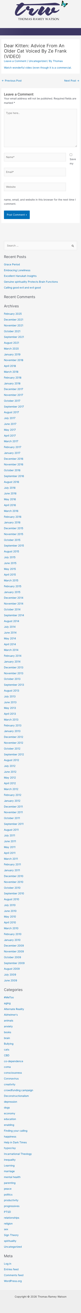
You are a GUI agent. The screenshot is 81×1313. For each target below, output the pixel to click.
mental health (12, 1177)
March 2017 (11, 441)
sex (6, 1229)
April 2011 (9, 852)
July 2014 (10, 626)
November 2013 (13, 673)
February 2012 (12, 794)
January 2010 (12, 939)
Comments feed (13, 1275)
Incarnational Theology (18, 1153)
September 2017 (14, 406)
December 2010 (13, 876)
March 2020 (11, 348)
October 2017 (12, 400)
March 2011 (11, 858)
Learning (9, 1165)
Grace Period (12, 264)
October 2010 (12, 887)
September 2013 (14, 684)
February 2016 (12, 516)
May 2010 (10, 916)
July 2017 (9, 418)
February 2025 (13, 313)
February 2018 (12, 377)
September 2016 (14, 476)
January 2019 (12, 354)
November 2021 (13, 325)
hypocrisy (10, 1148)
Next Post (71, 80)
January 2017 (12, 452)
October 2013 (12, 678)
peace (7, 1188)
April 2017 (10, 435)
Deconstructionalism (16, 1095)
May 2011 (9, 847)
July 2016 (10, 487)
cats (6, 1049)
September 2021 (14, 336)
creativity (9, 1084)
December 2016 (13, 458)
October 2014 (12, 609)
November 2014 (13, 603)
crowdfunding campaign (18, 1090)
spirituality (10, 1240)
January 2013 (12, 731)
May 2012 (10, 777)
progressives (11, 1206)
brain (7, 1038)
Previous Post (12, 80)
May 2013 (10, 707)
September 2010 (14, 893)
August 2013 (11, 690)
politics (8, 1194)
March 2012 (11, 789)
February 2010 (12, 934)
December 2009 (14, 945)
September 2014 (14, 615)
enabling (9, 1124)
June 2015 (10, 563)
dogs (7, 1107)
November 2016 (13, 464)
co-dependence (13, 1061)
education (10, 1119)
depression (10, 1101)
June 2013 (10, 702)
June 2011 (10, 841)
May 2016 (10, 499)
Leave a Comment (15, 61)
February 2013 (12, 725)
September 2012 (14, 754)
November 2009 (14, 951)
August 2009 (12, 968)
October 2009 (12, 957)
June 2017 (10, 423)
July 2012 (9, 765)
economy (9, 1113)
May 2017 (10, 429)
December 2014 (13, 597)
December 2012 (13, 736)
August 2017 (11, 412)
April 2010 (10, 922)
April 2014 (10, 644)
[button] (40, 24)
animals (8, 1020)
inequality (10, 1159)
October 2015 (12, 539)
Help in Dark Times (15, 1142)
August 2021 (11, 342)
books (7, 1032)
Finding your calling (15, 1130)
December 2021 (13, 319)
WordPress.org (13, 1280)
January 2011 (12, 870)
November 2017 (13, 394)
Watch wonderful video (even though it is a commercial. (38, 67)
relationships (11, 1217)
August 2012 (11, 760)
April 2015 (10, 574)
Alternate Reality (14, 1009)
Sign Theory (11, 1235)
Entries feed (11, 1269)
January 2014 (12, 661)
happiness (10, 1136)
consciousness (13, 1072)
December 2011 (13, 806)
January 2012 (12, 800)
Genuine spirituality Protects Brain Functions (31, 281)
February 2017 (12, 447)
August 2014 (11, 621)
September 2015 (14, 545)
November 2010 (13, 881)
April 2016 (10, 505)
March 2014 (11, 649)
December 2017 (13, 389)
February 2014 (12, 655)
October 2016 (12, 470)
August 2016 (11, 481)
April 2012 (10, 783)
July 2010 (10, 905)
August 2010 (11, 899)
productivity (11, 1200)
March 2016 (11, 510)
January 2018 (12, 383)
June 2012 (10, 771)
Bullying (8, 1043)
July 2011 (9, 835)
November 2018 (13, 360)
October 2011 (12, 818)
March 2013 (11, 719)
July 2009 (10, 974)
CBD (6, 1055)
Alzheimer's (11, 1014)
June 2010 (10, 910)
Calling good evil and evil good (22, 287)
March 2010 (11, 928)
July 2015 (9, 557)
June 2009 (10, 980)
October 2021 (12, 331)
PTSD (7, 1211)
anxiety (8, 1026)
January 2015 (12, 592)
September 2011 (14, 823)
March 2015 (11, 580)
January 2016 (12, 522)
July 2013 (10, 696)
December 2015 (13, 528)
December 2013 (13, 667)
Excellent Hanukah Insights (20, 275)
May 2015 (10, 568)
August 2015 (11, 551)
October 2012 (12, 748)
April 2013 (10, 713)
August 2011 (11, 829)
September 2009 (14, 963)
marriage (9, 1171)
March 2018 (11, 371)
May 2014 (10, 638)
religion (8, 1223)
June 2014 (10, 632)
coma (7, 1066)
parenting (9, 1182)
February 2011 (12, 864)
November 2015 (13, 534)
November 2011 (13, 812)
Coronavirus (11, 1078)
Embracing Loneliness (17, 270)
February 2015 (12, 586)
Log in (7, 1263)
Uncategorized (38, 61)
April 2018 (10, 365)
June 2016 (10, 493)
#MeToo (9, 997)
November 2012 (13, 742)
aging (7, 1003)
